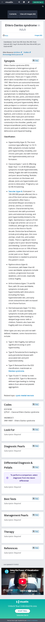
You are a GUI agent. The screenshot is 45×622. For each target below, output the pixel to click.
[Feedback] (29, 2)
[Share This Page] (19, 2)
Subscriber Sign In (38, 2)
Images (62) (38, 35)
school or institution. (32, 620)
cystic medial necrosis (25, 395)
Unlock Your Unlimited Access (22, 606)
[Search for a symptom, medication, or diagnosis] (42, 6)
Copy (36, 60)
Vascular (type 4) (15, 191)
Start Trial (22, 611)
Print (6, 36)
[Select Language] (24, 2)
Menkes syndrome (16, 371)
